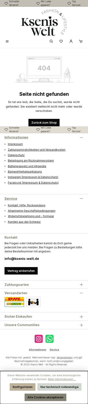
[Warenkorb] (81, 41)
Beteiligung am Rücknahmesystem (31, 160)
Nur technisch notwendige (59, 387)
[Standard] (14, 302)
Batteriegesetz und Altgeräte (27, 166)
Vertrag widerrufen (21, 270)
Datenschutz (16, 155)
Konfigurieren (22, 387)
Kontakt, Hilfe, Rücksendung (26, 205)
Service (11, 198)
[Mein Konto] (71, 41)
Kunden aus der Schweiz (24, 221)
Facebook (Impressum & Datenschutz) (33, 182)
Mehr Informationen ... (62, 379)
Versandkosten (65, 357)
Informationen (16, 137)
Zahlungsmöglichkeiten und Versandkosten (36, 149)
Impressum (15, 144)
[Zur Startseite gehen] (44, 22)
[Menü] (7, 41)
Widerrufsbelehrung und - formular (31, 216)
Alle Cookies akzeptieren (45, 397)
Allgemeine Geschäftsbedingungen (31, 210)
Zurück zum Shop (44, 122)
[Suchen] (51, 41)
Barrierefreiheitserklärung (25, 171)
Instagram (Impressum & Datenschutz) (33, 177)
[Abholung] (33, 302)
